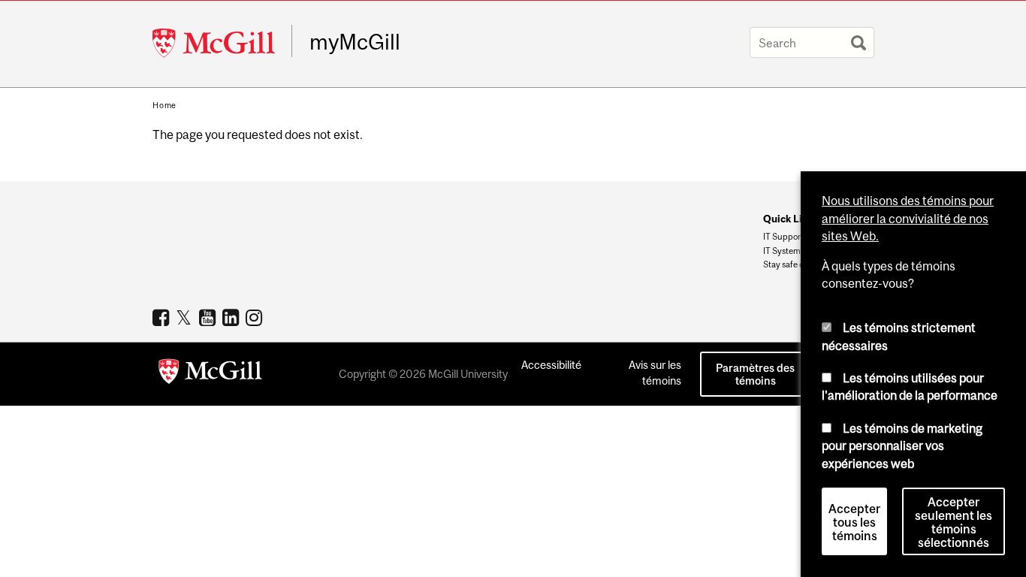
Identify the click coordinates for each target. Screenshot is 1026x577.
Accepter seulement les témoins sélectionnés (953, 522)
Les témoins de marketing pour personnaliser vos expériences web (902, 445)
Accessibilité (551, 364)
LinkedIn (232, 317)
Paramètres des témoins (755, 374)
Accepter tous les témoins (854, 522)
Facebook (162, 317)
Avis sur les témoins (655, 372)
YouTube (209, 317)
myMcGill (354, 42)
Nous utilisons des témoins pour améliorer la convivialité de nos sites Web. (908, 218)
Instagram (256, 317)
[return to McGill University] (210, 374)
